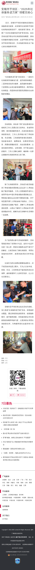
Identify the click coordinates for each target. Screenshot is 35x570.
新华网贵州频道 (7, 497)
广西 (26, 480)
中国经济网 (28, 500)
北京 (9, 480)
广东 (22, 480)
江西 (24, 485)
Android (22, 395)
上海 (13, 480)
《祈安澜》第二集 (9, 429)
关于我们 (5, 519)
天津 (17, 480)
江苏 (3, 485)
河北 (3, 482)
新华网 (21, 495)
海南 (22, 482)
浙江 (12, 485)
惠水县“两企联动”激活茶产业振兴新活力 (16, 433)
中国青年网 (19, 500)
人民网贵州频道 (13, 495)
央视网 (4, 480)
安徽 (8, 485)
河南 (17, 482)
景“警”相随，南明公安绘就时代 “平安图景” (17, 437)
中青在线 (12, 500)
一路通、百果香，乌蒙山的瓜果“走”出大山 (17, 453)
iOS (12, 395)
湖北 (16, 485)
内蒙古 (13, 482)
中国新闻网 (17, 497)
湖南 (8, 482)
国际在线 (30, 497)
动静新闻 (5, 509)
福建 (20, 485)
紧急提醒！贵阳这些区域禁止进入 (14, 449)
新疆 (30, 482)
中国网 (24, 497)
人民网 (4, 495)
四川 (30, 480)
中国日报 (5, 500)
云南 (26, 482)
